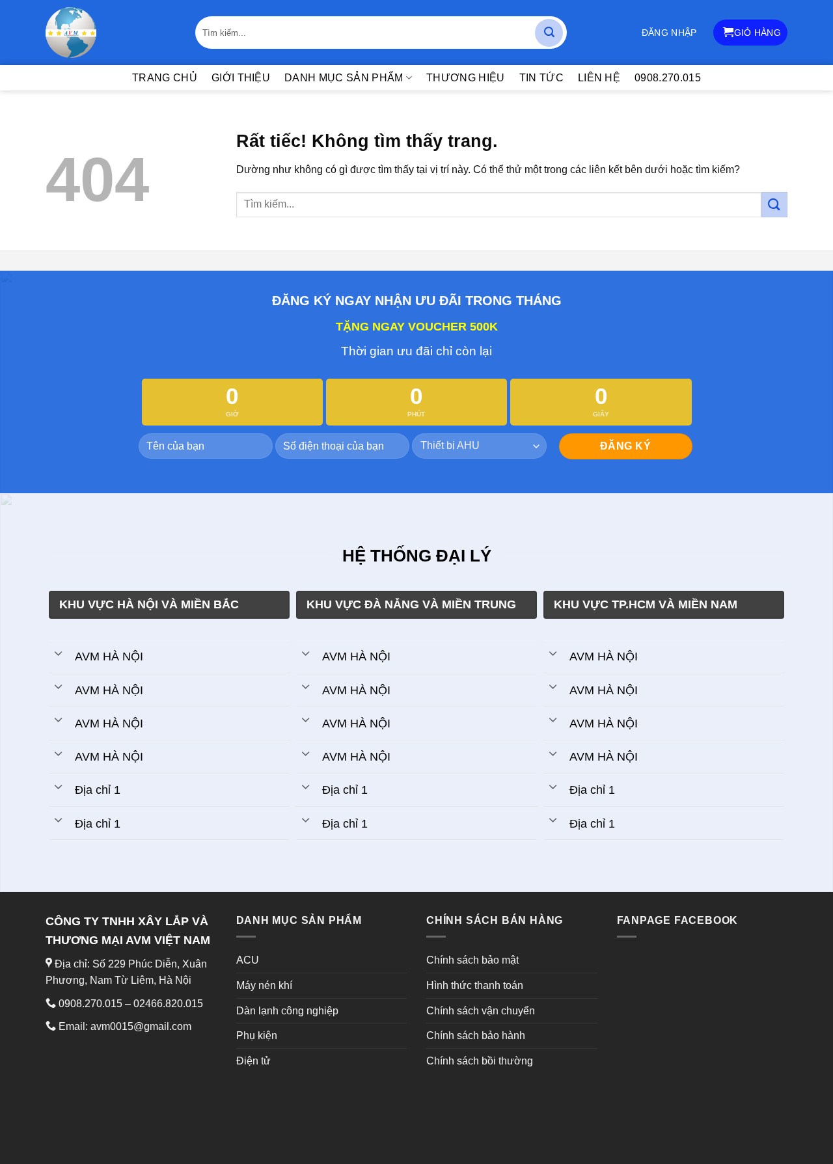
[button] (669, 32)
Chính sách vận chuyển (480, 1010)
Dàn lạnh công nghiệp (287, 1010)
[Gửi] (549, 33)
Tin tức (541, 77)
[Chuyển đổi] (58, 652)
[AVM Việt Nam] (111, 32)
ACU (247, 960)
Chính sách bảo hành (475, 1035)
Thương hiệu (465, 77)
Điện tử (253, 1060)
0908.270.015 (668, 77)
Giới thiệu (241, 77)
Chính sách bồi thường (479, 1060)
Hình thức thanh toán (474, 985)
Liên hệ (599, 77)
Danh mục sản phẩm (343, 77)
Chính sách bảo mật (472, 960)
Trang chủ (164, 77)
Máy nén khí (264, 985)
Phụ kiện (256, 1035)
